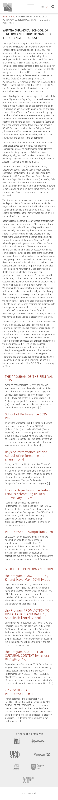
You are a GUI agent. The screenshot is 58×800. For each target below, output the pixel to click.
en (47, 7)
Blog (13, 16)
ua (42, 7)
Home (5, 16)
